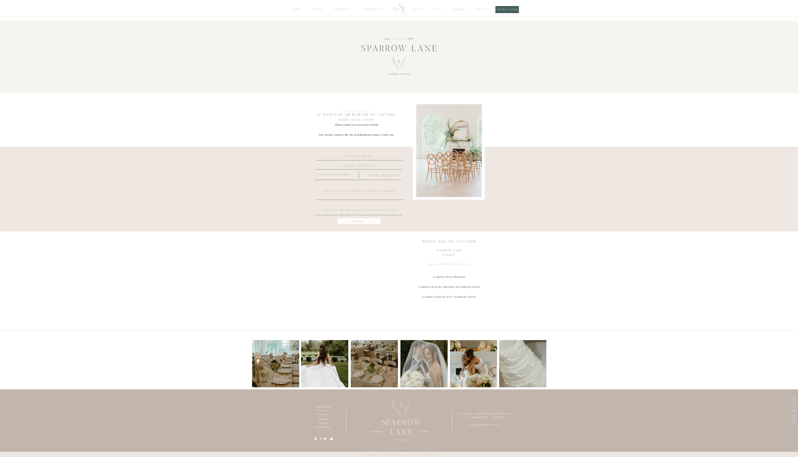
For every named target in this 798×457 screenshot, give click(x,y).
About (323, 423)
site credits (423, 454)
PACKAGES (323, 426)
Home (323, 419)
